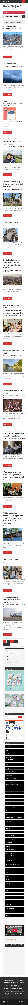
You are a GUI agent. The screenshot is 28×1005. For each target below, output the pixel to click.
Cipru (7, 768)
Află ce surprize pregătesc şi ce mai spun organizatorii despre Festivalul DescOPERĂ (13, 474)
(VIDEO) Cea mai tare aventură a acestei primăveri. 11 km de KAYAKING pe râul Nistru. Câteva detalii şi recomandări (13, 518)
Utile (7, 915)
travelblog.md (12, 6)
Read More (6, 57)
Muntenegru (9, 869)
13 (16, 642)
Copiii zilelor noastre (10, 222)
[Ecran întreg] (22, 934)
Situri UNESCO (9, 788)
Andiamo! (6, 101)
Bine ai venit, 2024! (9, 64)
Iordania (8, 821)
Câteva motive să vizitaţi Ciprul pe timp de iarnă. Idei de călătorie (13, 184)
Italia (7, 832)
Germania (8, 803)
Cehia (7, 764)
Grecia (7, 810)
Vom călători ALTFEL (10, 559)
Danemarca (8, 775)
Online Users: (8, 651)
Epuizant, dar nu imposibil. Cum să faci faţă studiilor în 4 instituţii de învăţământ (13, 433)
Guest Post (8, 814)
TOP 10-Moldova (9, 894)
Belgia (7, 750)
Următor (6, 645)
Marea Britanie (9, 849)
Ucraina (7, 904)
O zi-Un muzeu (9, 855)
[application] (14, 930)
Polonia (7, 876)
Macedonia (8, 842)
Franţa (7, 800)
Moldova (8, 853)
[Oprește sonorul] (20, 934)
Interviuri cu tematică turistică (13, 817)
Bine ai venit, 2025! (9, 26)
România (8, 879)
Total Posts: (7, 660)
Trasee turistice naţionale (12, 864)
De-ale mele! (8, 782)
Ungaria (7, 911)
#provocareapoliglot (11, 784)
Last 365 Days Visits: (9, 654)
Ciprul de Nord (9, 771)
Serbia (7, 883)
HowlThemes (6, 1003)
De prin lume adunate (11, 778)
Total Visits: (7, 657)
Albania (7, 746)
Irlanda (7, 825)
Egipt (7, 793)
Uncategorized (9, 908)
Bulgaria (8, 754)
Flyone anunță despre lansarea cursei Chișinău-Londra (12, 599)
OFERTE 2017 (8, 872)
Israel (7, 828)
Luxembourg (8, 839)
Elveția (7, 796)
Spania (7, 890)
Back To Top (21, 1001)
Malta (7, 846)
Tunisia (7, 897)
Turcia (7, 901)
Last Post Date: (8, 663)
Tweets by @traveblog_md (10, 939)
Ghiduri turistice (10, 807)
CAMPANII (8, 757)
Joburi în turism (9, 835)
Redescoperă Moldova (11, 759)
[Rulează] (6, 934)
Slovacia (8, 887)
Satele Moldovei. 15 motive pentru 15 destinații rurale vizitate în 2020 (12, 141)
